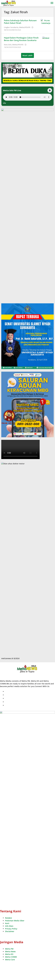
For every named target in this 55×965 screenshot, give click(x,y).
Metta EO (9, 954)
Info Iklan (9, 926)
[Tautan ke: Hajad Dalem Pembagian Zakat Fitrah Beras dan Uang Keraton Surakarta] (45, 38)
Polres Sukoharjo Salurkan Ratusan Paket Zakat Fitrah (20, 21)
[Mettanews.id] (8, 3)
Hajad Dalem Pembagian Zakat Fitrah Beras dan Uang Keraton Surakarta (21, 39)
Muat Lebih (27, 55)
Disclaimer (9, 931)
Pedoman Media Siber (14, 920)
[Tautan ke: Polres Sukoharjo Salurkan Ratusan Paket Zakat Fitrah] (46, 21)
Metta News (10, 951)
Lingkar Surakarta (11, 27)
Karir (7, 923)
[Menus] (52, 3)
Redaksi (8, 918)
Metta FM (9, 949)
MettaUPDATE (24, 27)
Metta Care (10, 959)
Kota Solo (8, 44)
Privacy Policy (11, 928)
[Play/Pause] (49, 90)
